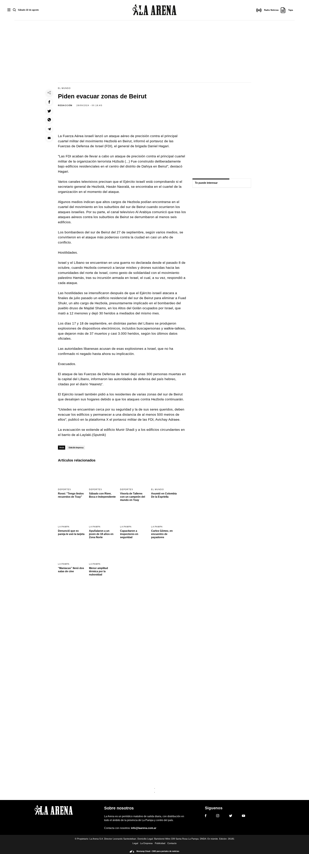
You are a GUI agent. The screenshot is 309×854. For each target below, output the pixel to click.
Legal (135, 843)
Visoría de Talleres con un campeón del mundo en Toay (132, 496)
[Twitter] (230, 816)
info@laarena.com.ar (143, 828)
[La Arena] (154, 10)
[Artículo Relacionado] (71, 476)
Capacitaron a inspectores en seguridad (129, 534)
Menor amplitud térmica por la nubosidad (98, 571)
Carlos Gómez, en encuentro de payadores (162, 534)
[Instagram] (217, 816)
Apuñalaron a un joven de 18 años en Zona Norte (101, 534)
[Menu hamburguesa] (8, 10)
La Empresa (146, 843)
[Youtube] (243, 816)
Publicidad (160, 843)
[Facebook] (205, 816)
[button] (49, 102)
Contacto (172, 843)
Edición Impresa (76, 448)
